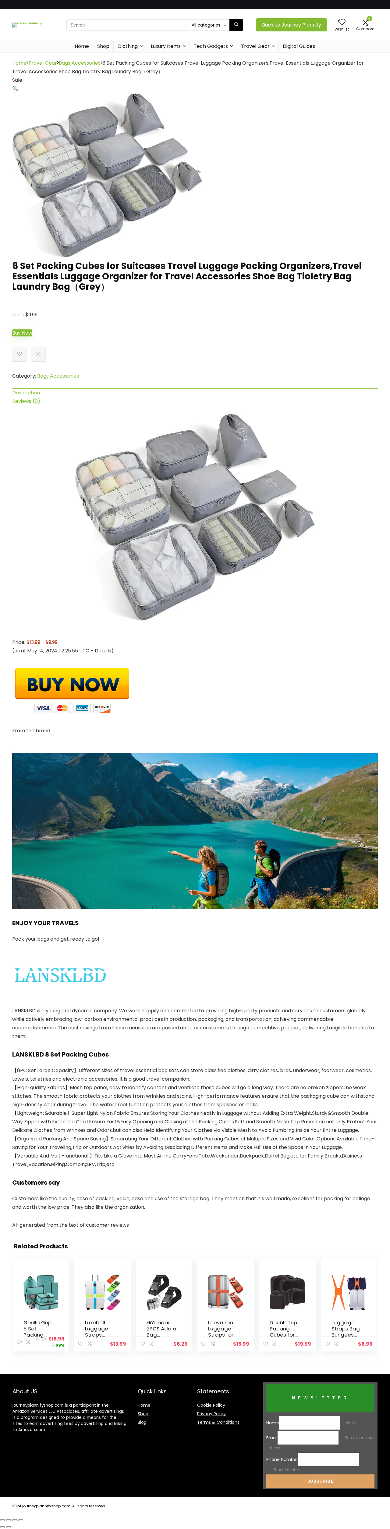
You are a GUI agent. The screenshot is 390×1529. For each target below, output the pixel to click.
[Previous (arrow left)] (2, 1527)
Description (26, 392)
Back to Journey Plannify (291, 24)
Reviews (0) (26, 401)
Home (82, 46)
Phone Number (282, 1459)
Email (272, 1438)
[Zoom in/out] (20, 1520)
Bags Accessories (80, 62)
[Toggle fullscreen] (14, 1520)
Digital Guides (299, 46)
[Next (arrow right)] (8, 1527)
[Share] (8, 1520)
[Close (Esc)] (2, 1520)
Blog (142, 1422)
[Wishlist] (342, 22)
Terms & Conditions (218, 1422)
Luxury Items (166, 46)
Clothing (128, 46)
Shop (103, 46)
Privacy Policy (211, 1414)
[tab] (195, 392)
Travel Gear (255, 46)
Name (272, 1423)
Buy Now (22, 332)
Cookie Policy (211, 1405)
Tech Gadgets (211, 46)
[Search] (236, 25)
